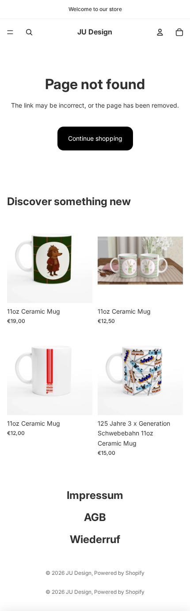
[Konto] (160, 32)
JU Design (78, 573)
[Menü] (10, 32)
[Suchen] (29, 32)
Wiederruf (95, 539)
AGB (95, 517)
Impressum (95, 495)
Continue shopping (95, 138)
